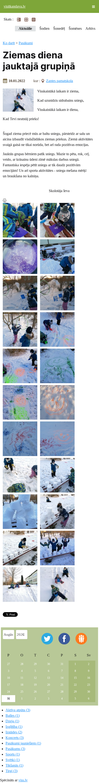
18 (21, 684)
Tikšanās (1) (14, 765)
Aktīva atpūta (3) (18, 710)
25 (21, 691)
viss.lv (23, 780)
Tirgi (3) (11, 771)
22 (75, 684)
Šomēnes (75, 28)
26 (35, 691)
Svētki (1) (13, 760)
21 (62, 684)
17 (8, 684)
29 (35, 664)
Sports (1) (13, 754)
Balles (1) (13, 716)
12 (35, 677)
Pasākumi (26, 43)
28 (21, 664)
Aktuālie (25, 28)
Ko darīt (9, 43)
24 (8, 691)
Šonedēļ (59, 28)
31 (62, 664)
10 (8, 677)
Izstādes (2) (14, 732)
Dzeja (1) (12, 721)
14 (62, 677)
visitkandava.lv (15, 6)
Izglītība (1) (14, 727)
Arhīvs (90, 28)
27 (8, 664)
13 (48, 677)
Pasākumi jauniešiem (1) (23, 743)
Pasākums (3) (15, 749)
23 (88, 684)
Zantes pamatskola (59, 81)
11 (21, 677)
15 (75, 677)
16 (88, 677)
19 (35, 684)
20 (48, 684)
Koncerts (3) (15, 738)
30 (48, 664)
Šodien (44, 28)
